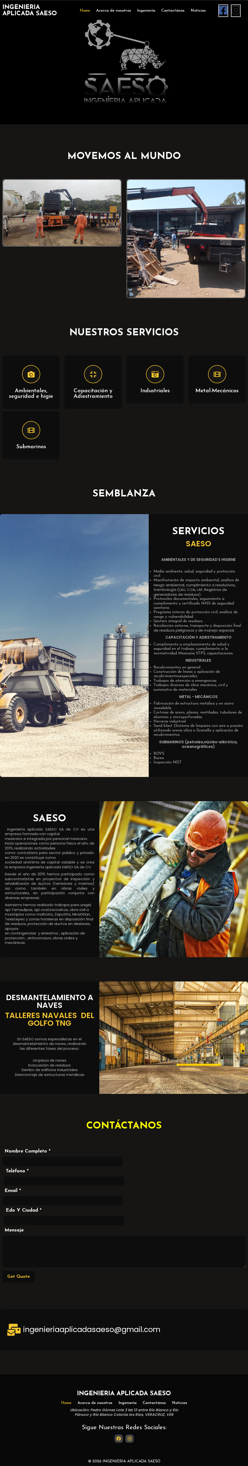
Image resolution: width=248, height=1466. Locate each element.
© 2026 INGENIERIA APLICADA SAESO (124, 1461)
